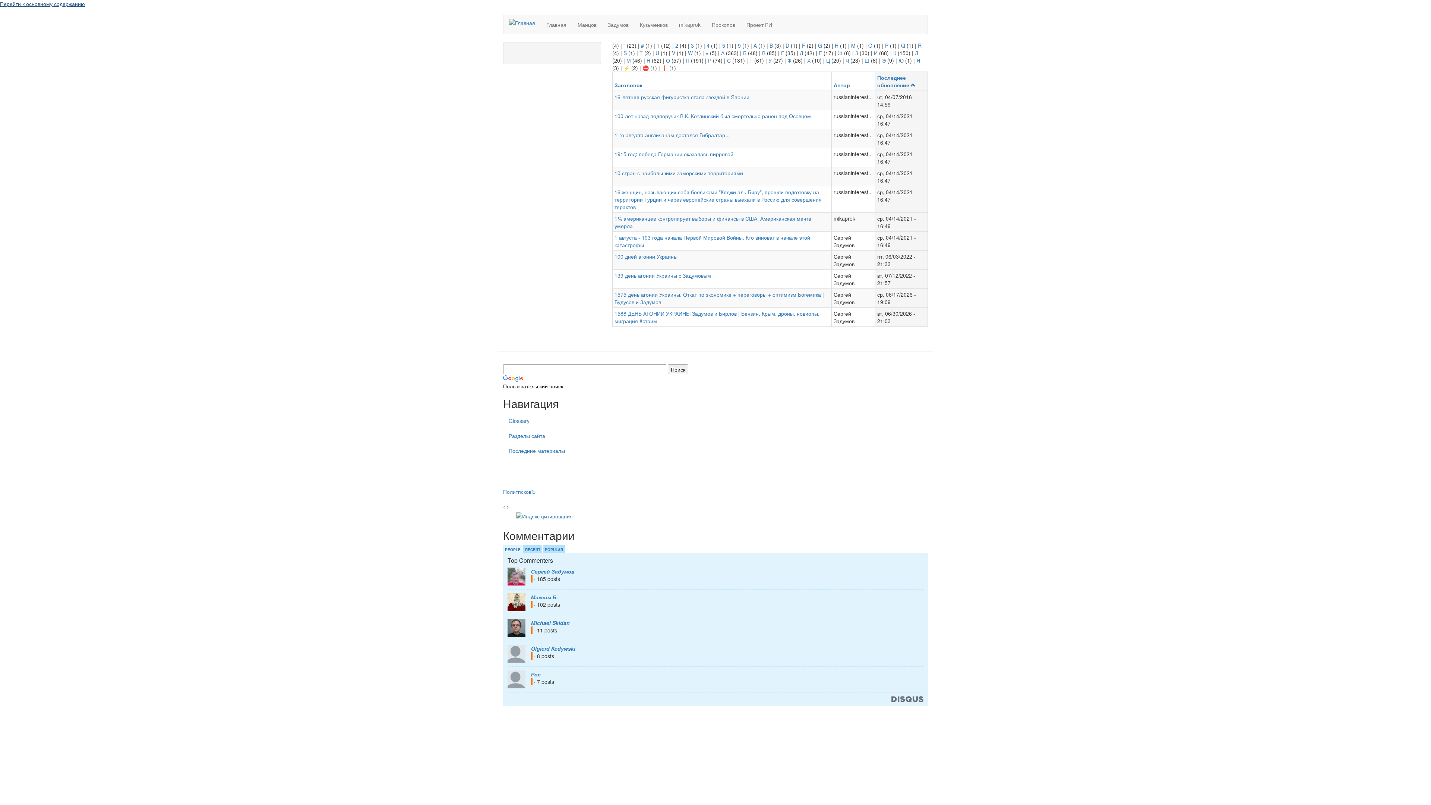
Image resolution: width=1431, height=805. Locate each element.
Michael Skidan (550, 622)
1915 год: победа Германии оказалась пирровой (674, 154)
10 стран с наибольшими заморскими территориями (679, 173)
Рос (536, 674)
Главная (556, 24)
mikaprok (690, 24)
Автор (842, 85)
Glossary (519, 420)
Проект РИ (759, 24)
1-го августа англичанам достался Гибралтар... (672, 135)
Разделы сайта (527, 435)
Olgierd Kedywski (553, 648)
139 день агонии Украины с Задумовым (663, 275)
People (513, 549)
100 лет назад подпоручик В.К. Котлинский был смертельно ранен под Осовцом (713, 116)
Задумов (618, 24)
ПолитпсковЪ (519, 491)
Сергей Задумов (552, 571)
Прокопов (723, 24)
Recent (532, 549)
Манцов (587, 24)
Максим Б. (544, 597)
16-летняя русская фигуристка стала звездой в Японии (682, 97)
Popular (554, 549)
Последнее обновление (893, 81)
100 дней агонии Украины (646, 256)
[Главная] (525, 22)
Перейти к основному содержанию (42, 3)
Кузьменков (654, 24)
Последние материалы (537, 450)
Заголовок (628, 85)
